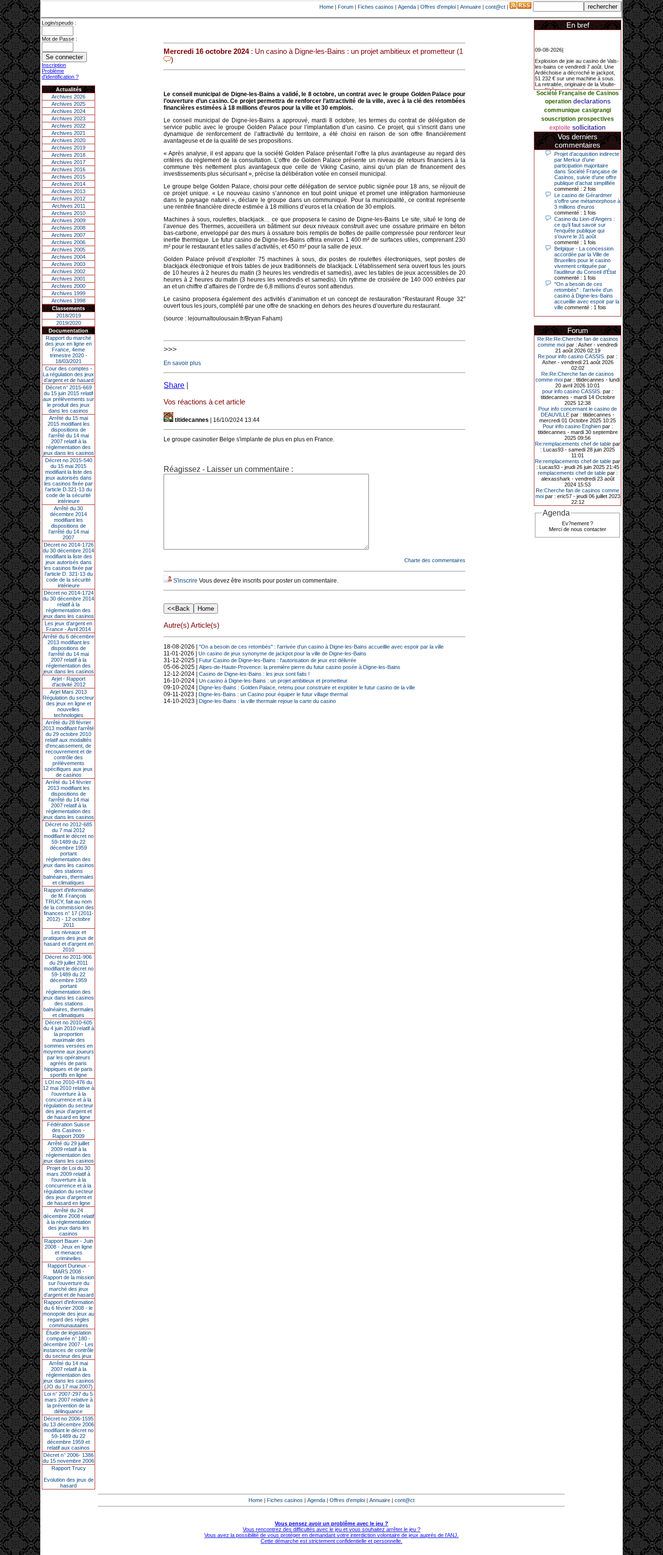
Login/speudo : (59, 23)
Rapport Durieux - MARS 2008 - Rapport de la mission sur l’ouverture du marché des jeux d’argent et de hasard (68, 1280)
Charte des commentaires (434, 560)
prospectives (596, 119)
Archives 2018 (68, 155)
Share (174, 385)
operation (558, 101)
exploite (559, 127)
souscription (558, 119)
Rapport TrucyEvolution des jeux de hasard (69, 1476)
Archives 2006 (68, 242)
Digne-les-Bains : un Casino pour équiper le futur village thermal (273, 694)
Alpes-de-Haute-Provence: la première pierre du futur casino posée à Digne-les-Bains (299, 667)
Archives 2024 (68, 111)
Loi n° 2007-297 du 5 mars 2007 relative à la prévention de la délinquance (68, 1402)
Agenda (407, 7)
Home (326, 7)
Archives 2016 (68, 169)
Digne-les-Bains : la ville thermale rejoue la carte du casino (267, 701)
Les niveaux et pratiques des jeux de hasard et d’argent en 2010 (68, 941)
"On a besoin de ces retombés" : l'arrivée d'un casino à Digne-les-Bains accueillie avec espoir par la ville (321, 647)
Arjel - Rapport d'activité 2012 (68, 681)
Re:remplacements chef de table (573, 444)
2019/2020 (68, 323)
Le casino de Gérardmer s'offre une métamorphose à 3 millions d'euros (587, 201)
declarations (592, 101)
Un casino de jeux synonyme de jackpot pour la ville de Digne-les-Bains (282, 653)
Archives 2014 (68, 184)
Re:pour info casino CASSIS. (571, 356)
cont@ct (495, 7)
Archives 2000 (68, 286)
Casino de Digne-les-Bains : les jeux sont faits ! (254, 674)
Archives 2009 (68, 220)
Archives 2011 (68, 206)
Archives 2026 (68, 97)
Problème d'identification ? (60, 74)
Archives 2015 (68, 177)
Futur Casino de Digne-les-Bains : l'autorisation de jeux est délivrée (277, 660)
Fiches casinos (376, 7)
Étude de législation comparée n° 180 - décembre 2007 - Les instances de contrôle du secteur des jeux (68, 1344)
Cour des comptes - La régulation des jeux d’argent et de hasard (68, 374)
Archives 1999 (68, 293)
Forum (345, 7)
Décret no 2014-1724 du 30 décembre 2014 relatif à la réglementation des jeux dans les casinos (68, 604)
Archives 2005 (68, 249)
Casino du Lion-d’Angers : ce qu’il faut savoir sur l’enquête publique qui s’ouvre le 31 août (584, 227)
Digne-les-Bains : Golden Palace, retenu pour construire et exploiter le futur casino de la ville (307, 687)
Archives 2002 (68, 271)
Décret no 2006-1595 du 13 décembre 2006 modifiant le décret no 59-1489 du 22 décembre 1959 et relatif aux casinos (68, 1433)
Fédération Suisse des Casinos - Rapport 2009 (68, 1130)
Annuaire (470, 7)
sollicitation (589, 127)
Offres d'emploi (438, 7)
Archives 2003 (68, 264)
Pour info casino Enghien (572, 426)
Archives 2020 (68, 140)
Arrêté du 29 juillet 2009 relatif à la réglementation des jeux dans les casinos (68, 1152)
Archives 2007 (68, 235)
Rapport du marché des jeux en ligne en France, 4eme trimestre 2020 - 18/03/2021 (68, 349)
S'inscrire (185, 580)
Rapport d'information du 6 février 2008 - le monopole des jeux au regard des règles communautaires (68, 1313)
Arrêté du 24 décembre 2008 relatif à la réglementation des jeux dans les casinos (68, 1222)
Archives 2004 (68, 257)
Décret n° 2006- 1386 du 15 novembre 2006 (68, 1458)
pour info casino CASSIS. (571, 391)
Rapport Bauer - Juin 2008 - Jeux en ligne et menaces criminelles (68, 1249)
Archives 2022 (68, 126)
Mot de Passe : (59, 39)
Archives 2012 (68, 198)
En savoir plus (182, 363)
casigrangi (596, 110)
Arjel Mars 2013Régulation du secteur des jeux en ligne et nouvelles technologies (68, 703)
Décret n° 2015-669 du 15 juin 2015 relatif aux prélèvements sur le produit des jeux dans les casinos (68, 399)
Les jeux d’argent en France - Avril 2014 (68, 626)
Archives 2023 (68, 118)
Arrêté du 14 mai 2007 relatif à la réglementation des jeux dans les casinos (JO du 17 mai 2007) (68, 1374)
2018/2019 (68, 315)
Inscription (54, 65)
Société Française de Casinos (577, 93)
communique (562, 110)
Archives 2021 (68, 133)
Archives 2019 (68, 147)
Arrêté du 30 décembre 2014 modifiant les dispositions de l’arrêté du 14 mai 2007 (69, 522)
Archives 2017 (68, 162)
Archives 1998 (68, 300)
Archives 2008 (68, 228)
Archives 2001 (68, 279)
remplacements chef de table (572, 473)
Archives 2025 (68, 104)
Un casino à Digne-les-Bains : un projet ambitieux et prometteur (273, 681)
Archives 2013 (68, 191)
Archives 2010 (68, 213)
